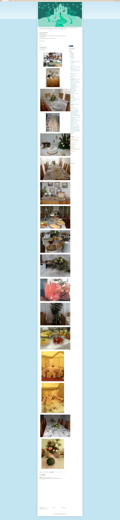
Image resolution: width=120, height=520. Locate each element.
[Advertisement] (53, 500)
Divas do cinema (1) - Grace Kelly (74, 131)
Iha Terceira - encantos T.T (73, 68)
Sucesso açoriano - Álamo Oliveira (74, 114)
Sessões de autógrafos (73, 91)
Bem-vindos (71, 133)
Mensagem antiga (63, 507)
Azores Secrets (72, 95)
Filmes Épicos (72, 132)
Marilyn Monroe (72, 92)
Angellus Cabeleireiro (73, 100)
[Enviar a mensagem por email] (49, 472)
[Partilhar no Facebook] (52, 472)
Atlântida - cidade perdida (73, 73)
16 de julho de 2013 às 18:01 (48, 477)
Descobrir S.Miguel (72, 65)
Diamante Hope (72, 57)
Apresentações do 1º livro (73, 85)
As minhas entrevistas (73, 84)
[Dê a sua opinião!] (50, 472)
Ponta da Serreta (72, 58)
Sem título (71, 94)
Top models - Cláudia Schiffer (74, 112)
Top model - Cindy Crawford (73, 108)
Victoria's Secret (72, 107)
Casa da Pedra (72, 96)
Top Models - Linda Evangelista (74, 111)
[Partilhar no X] (51, 472)
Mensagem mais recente (43, 507)
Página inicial (53, 507)
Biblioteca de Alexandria (73, 90)
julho (71, 56)
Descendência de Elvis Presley (74, 93)
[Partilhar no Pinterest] (53, 472)
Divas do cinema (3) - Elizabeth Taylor (75, 129)
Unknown (43, 477)
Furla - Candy (72, 74)
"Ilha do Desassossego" (73, 83)
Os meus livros (72, 60)
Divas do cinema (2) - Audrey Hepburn (75, 130)
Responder (43, 479)
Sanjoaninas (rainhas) (73, 113)
